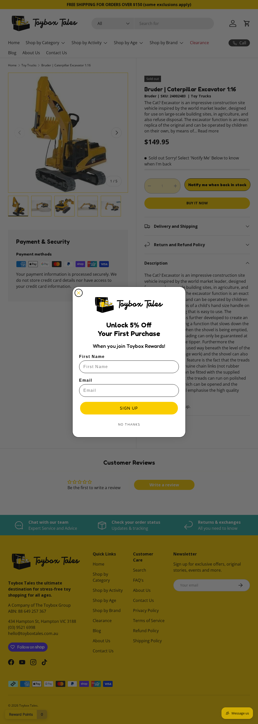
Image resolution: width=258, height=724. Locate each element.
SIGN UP (129, 408)
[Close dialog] (78, 293)
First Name (92, 356)
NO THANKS (129, 424)
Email (85, 380)
